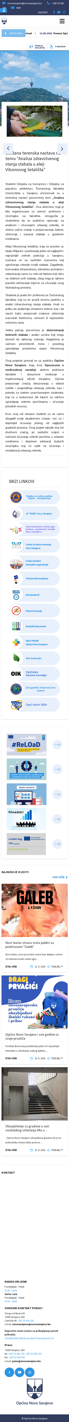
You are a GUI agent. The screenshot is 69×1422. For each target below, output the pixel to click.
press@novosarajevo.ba (26, 1361)
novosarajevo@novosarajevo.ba (31, 1324)
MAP (18, 7)
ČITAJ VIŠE (11, 966)
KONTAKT (43, 12)
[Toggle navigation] (62, 21)
